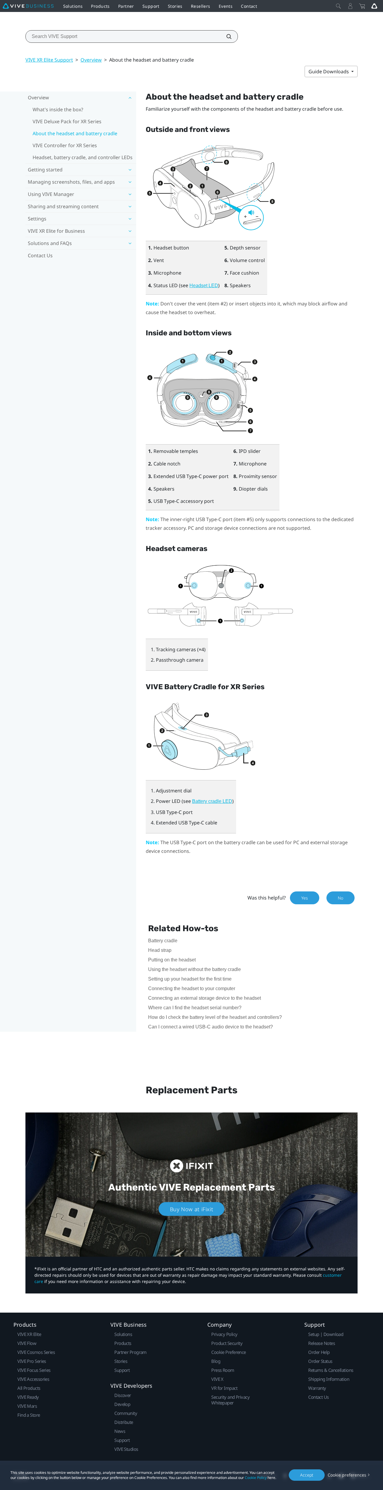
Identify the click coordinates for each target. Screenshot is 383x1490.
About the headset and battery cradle (75, 133)
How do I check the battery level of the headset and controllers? (215, 1017)
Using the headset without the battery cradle (194, 969)
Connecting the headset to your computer (191, 988)
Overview (91, 60)
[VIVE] (28, 6)
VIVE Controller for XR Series (65, 145)
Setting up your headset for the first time (190, 978)
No (340, 898)
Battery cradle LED (212, 801)
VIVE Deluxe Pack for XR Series (67, 121)
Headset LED (203, 285)
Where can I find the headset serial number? (194, 1007)
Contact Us (40, 255)
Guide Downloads (329, 71)
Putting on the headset (172, 959)
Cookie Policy (256, 1477)
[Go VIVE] (374, 6)
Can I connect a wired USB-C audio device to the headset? (210, 1026)
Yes (304, 898)
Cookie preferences (347, 1475)
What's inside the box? (58, 109)
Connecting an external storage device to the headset (204, 998)
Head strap (159, 950)
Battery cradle (162, 940)
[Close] (338, 6)
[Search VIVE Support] (226, 36)
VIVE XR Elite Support (49, 60)
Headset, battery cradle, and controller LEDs (83, 157)
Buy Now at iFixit (191, 1208)
